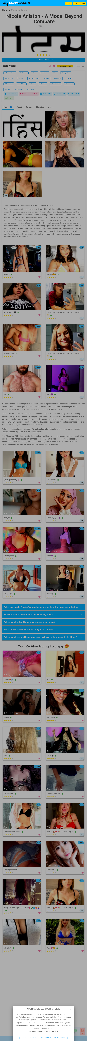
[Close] (71, 1009)
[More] (57, 1031)
